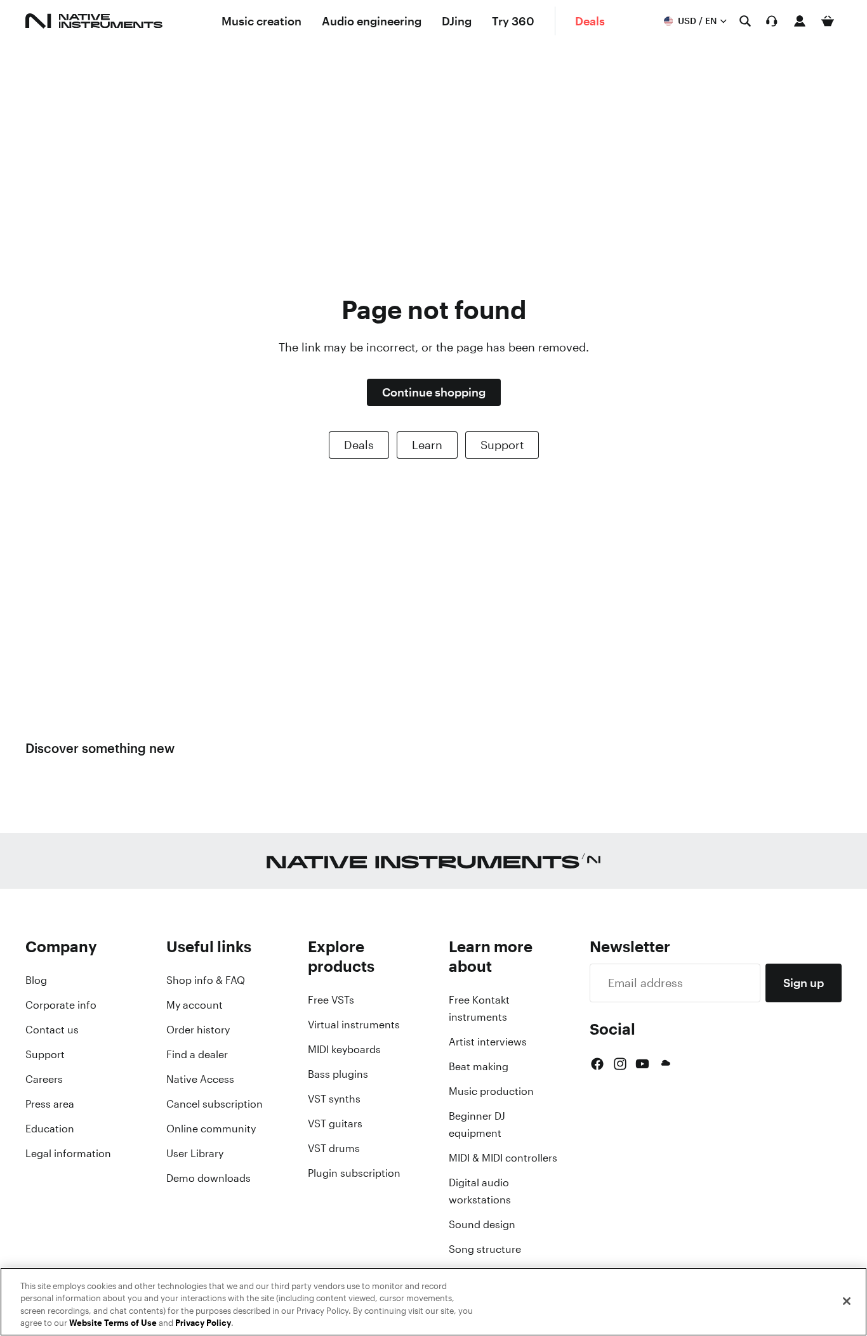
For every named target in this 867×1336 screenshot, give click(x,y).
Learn (427, 444)
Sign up (803, 982)
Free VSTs (331, 1000)
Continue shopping (434, 392)
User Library (194, 1153)
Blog (36, 980)
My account (194, 1005)
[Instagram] (620, 1063)
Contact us (52, 1030)
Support (502, 444)
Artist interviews (488, 1042)
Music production (491, 1091)
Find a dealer (197, 1054)
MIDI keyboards (344, 1049)
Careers (44, 1079)
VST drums (334, 1148)
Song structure (485, 1249)
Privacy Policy (203, 1323)
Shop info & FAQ (205, 980)
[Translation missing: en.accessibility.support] (772, 21)
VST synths (334, 1099)
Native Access (200, 1079)
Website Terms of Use (113, 1323)
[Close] (847, 1301)
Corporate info (60, 1005)
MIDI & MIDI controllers (503, 1158)
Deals (359, 444)
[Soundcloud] (664, 1063)
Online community (211, 1128)
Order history (198, 1030)
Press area (49, 1104)
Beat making (478, 1066)
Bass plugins (338, 1074)
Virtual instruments (354, 1024)
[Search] (745, 21)
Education (49, 1128)
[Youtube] (642, 1063)
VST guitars (335, 1123)
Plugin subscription (354, 1173)
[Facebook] (597, 1063)
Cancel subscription (214, 1104)
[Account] (800, 21)
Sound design (482, 1224)
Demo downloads (208, 1178)
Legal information (68, 1153)
